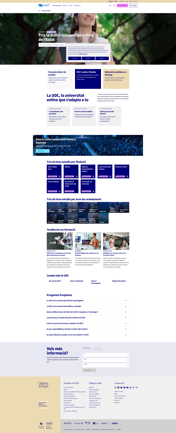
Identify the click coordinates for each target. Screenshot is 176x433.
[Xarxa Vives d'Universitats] (78, 423)
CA (110, 5)
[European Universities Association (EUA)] (105, 423)
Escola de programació (69, 405)
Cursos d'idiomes (68, 400)
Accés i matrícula (76, 281)
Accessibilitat (118, 429)
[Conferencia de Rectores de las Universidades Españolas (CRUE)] (88, 423)
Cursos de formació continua (70, 398)
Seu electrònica (92, 407)
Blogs (115, 393)
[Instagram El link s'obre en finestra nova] (115, 387)
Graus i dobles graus (68, 387)
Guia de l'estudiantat (94, 389)
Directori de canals (118, 391)
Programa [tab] (87, 348)
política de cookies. (83, 54)
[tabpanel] (105, 362)
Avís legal (88, 429)
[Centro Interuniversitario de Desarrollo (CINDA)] (96, 423)
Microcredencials (93, 392)
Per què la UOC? (55, 281)
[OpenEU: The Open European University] (49, 425)
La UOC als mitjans (118, 398)
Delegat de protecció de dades (107, 429)
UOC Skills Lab (67, 403)
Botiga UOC (117, 402)
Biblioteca (91, 387)
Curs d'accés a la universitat (70, 411)
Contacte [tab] (97, 348)
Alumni (115, 1)
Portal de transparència (94, 405)
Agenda (130, 1)
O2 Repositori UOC (93, 400)
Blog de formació (119, 281)
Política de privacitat (96, 429)
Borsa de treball (93, 396)
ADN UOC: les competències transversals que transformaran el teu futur (59, 254)
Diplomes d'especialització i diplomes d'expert (75, 392)
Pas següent (87, 370)
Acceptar (75, 58)
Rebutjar (88, 58)
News (127, 1)
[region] (88, 52)
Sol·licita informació (122, 5)
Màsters (66, 389)
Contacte (136, 1)
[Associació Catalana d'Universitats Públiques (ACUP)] (68, 423)
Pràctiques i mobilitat (94, 394)
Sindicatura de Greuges (79, 429)
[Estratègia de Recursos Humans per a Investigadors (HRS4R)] (41, 425)
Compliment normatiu (68, 429)
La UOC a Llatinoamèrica (120, 396)
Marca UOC (117, 400)
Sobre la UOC (122, 1)
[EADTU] (114, 423)
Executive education (68, 394)
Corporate (110, 1)
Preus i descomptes (96, 282)
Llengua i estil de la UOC (94, 403)
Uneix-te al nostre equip (94, 398)
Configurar (102, 58)
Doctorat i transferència (69, 396)
